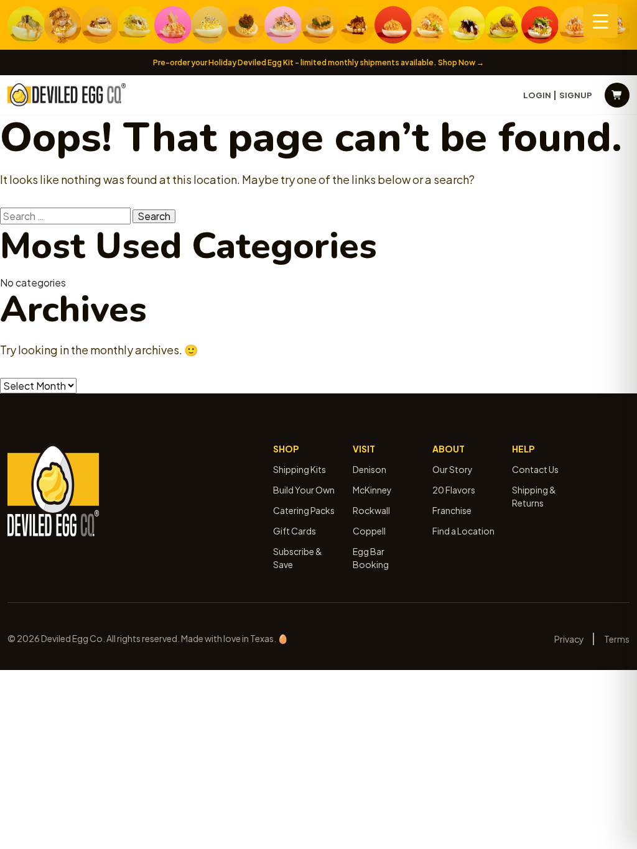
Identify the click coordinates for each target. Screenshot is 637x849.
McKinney (372, 489)
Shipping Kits (299, 469)
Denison (369, 469)
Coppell (369, 530)
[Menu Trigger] (601, 21)
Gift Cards (294, 530)
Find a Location (463, 530)
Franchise (452, 510)
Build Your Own (304, 489)
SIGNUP (575, 95)
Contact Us (535, 469)
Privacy (569, 639)
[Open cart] (617, 95)
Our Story (452, 469)
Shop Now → (461, 62)
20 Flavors (453, 489)
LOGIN (537, 95)
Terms (617, 639)
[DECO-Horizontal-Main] (66, 94)
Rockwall (371, 510)
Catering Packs (304, 510)
